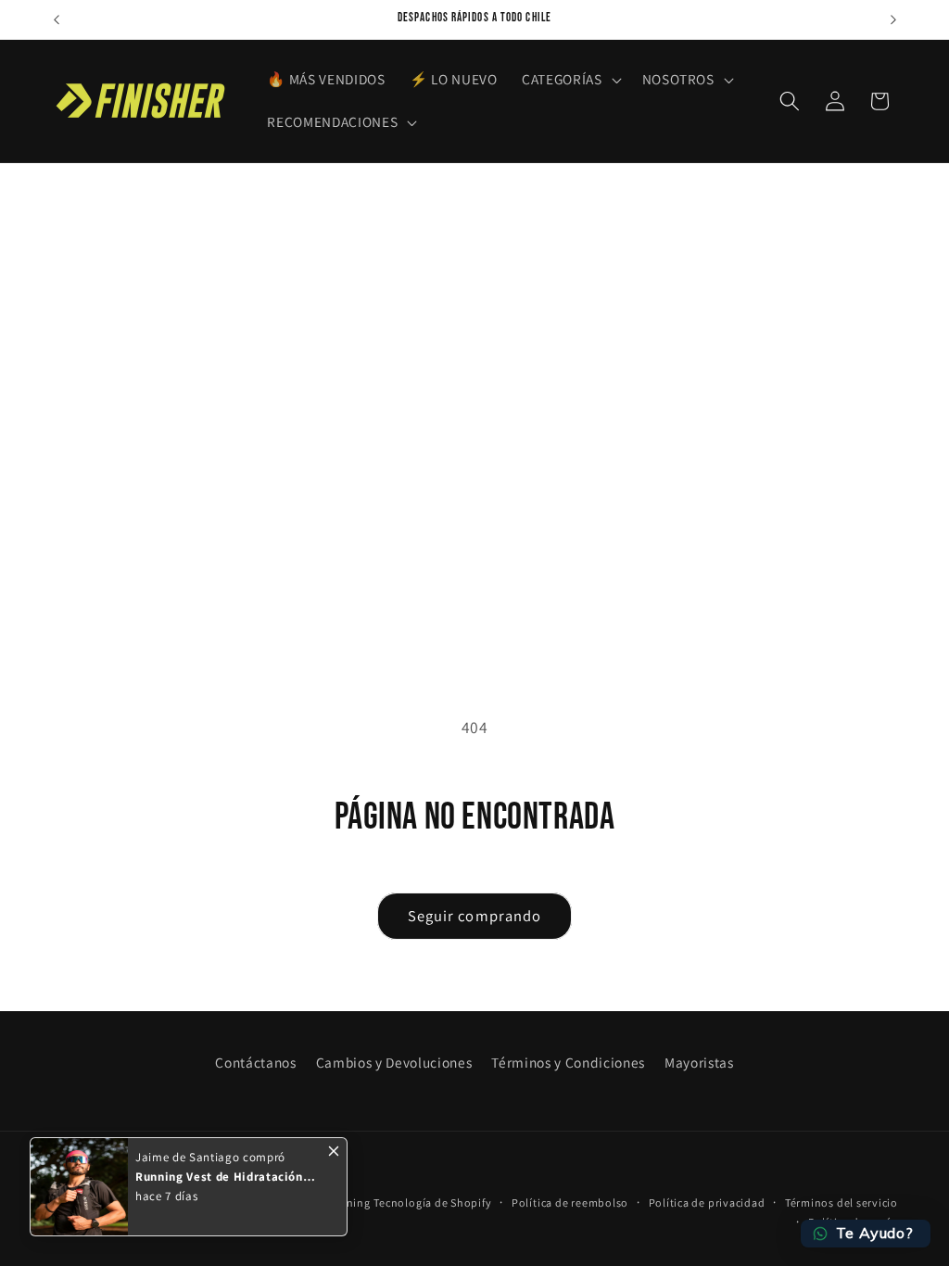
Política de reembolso (570, 1202)
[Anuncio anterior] (56, 19)
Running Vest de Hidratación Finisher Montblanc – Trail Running (219, 1176)
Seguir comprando (475, 915)
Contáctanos (255, 1062)
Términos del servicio (841, 1202)
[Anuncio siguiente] (893, 19)
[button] (569, 79)
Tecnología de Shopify (432, 1202)
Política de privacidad (707, 1202)
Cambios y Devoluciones (394, 1062)
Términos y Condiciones (568, 1062)
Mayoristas (699, 1062)
